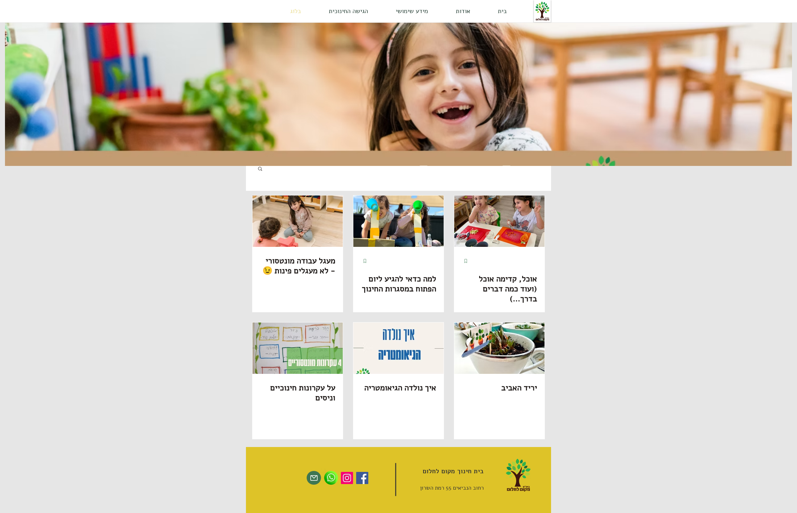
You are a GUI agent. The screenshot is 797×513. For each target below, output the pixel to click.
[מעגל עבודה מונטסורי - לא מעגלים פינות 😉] (297, 221)
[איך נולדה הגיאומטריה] (398, 348)
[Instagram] (347, 478)
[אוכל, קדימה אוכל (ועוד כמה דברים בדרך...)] (499, 221)
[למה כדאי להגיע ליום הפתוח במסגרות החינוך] (398, 221)
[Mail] (314, 478)
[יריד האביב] (499, 348)
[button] (463, 11)
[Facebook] (362, 478)
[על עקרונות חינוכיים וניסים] (297, 348)
